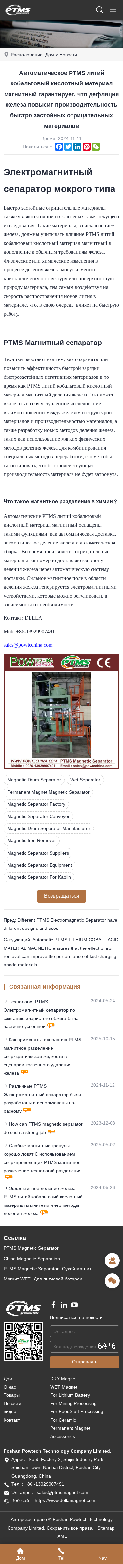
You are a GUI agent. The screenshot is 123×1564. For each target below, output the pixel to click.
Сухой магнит (76, 1268)
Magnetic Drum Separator (34, 779)
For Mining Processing (73, 1403)
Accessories (62, 1436)
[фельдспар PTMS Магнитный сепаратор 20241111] (61, 767)
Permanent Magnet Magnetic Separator (48, 792)
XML (62, 1536)
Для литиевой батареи (58, 1278)
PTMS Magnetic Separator (31, 1248)
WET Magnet (63, 1386)
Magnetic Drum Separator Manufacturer (48, 828)
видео (10, 1411)
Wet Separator (85, 779)
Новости (68, 54)
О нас (10, 1386)
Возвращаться (61, 896)
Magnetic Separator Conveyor (38, 816)
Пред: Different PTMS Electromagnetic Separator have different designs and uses (60, 924)
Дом (49, 54)
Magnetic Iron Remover (31, 840)
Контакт (12, 1420)
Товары (12, 1395)
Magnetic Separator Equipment (39, 865)
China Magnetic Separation (32, 1258)
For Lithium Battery (70, 1395)
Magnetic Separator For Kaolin (39, 877)
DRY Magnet (63, 1378)
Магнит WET (17, 1278)
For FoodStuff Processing (76, 1411)
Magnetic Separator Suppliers (38, 853)
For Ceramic (63, 1420)
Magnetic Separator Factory (36, 804)
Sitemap (105, 1528)
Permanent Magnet (70, 1428)
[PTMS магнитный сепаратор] (18, 18)
